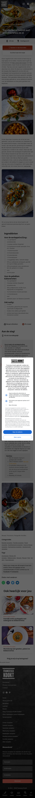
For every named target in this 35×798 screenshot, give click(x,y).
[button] (17, 405)
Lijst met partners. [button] (24, 416)
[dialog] (17, 399)
